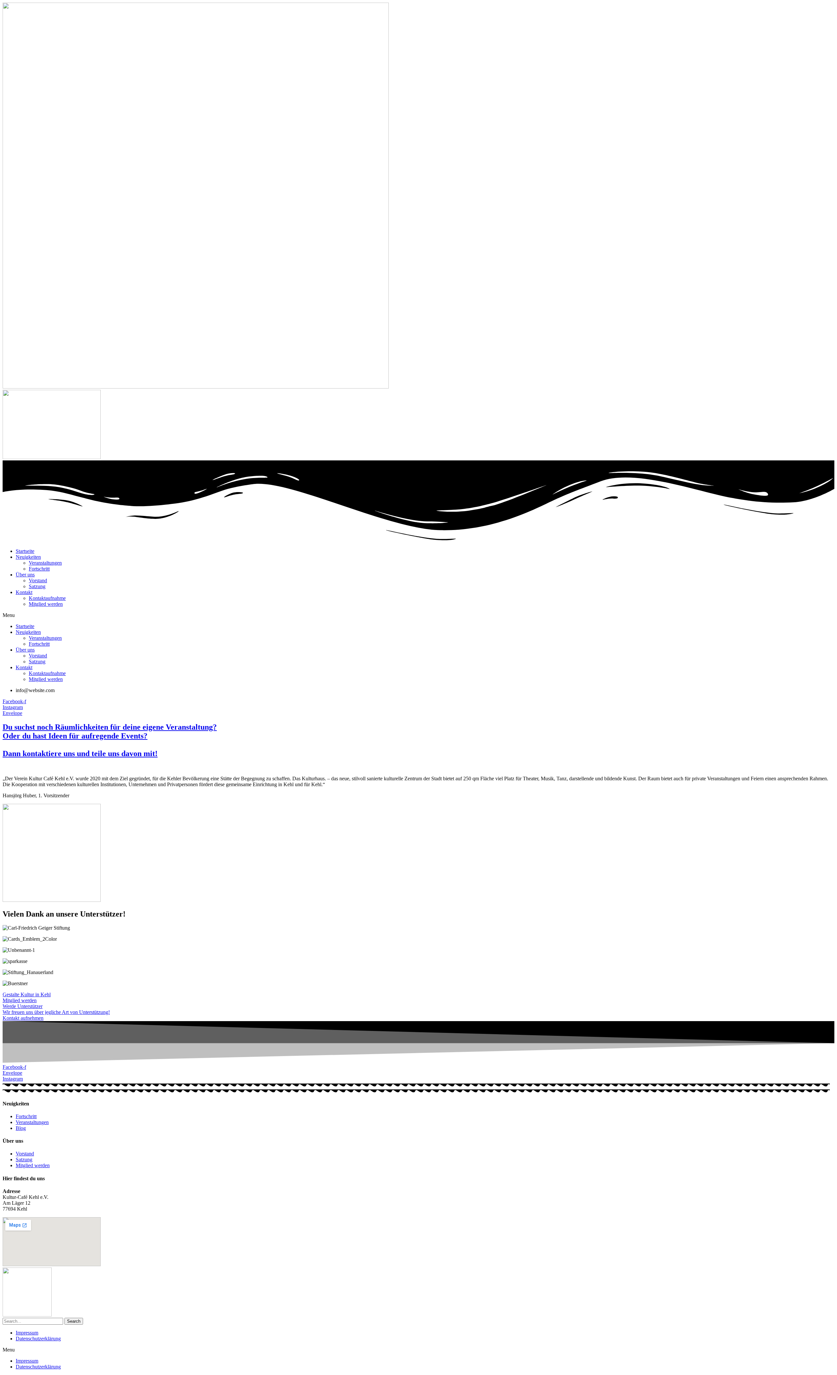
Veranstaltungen (45, 563)
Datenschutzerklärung (38, 1338)
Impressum (27, 1332)
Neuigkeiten (28, 557)
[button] (418, 615)
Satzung (37, 586)
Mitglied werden (46, 604)
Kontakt (24, 592)
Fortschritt (39, 569)
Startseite (25, 551)
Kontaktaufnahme (47, 598)
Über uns (25, 574)
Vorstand (38, 580)
